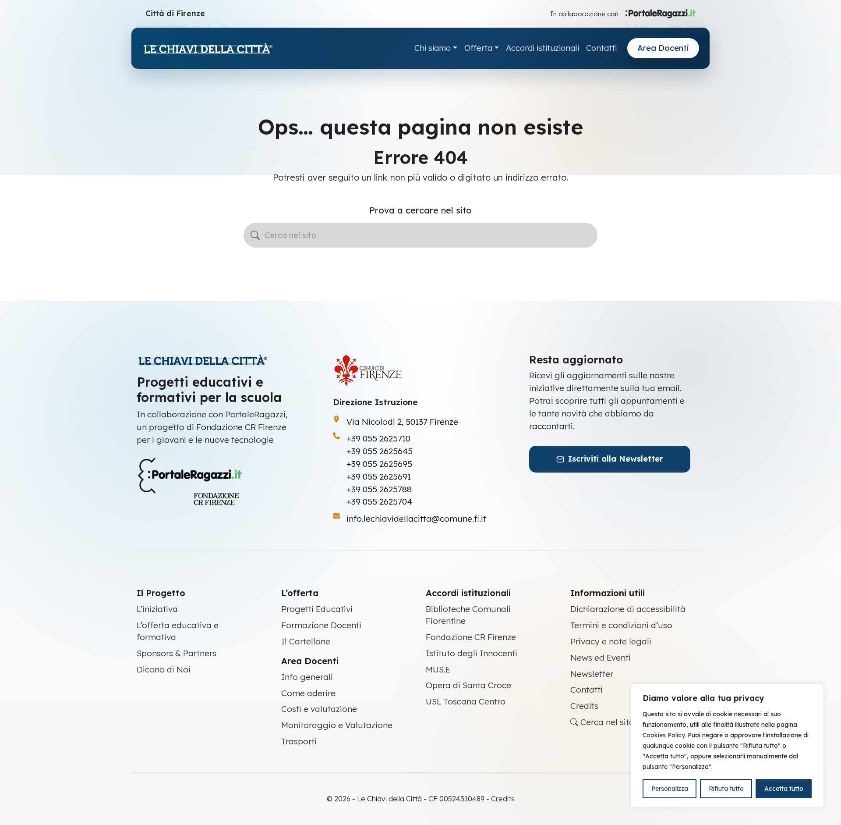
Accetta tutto (783, 789)
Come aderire (308, 693)
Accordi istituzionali (542, 48)
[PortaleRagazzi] (660, 13)
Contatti (601, 48)
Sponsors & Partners (176, 653)
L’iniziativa (157, 609)
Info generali (307, 677)
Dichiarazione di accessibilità (628, 609)
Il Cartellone (305, 641)
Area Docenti (663, 48)
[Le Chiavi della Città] (207, 48)
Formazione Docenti (321, 625)
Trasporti (299, 741)
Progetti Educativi (317, 609)
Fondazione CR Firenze (471, 637)
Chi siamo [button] (432, 48)
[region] (727, 745)
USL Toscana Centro (465, 701)
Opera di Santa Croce (468, 685)
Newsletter (591, 674)
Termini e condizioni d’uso (621, 625)
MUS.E (438, 669)
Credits (584, 706)
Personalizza (669, 789)
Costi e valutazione (319, 709)
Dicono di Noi (164, 669)
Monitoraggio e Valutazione (336, 725)
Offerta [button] (478, 48)
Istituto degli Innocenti (471, 653)
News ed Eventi (600, 657)
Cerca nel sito (606, 722)
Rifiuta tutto (726, 789)
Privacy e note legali (610, 641)
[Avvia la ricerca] (255, 235)
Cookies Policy (664, 735)
